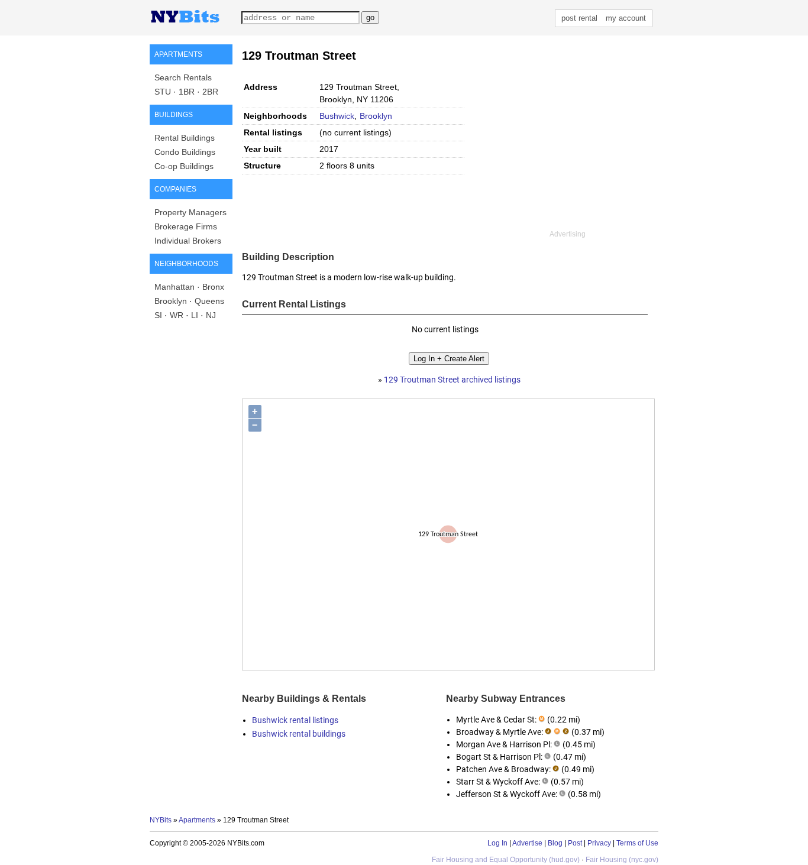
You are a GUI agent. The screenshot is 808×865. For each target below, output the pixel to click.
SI (158, 315)
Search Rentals (183, 77)
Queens (209, 301)
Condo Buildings (184, 152)
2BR (210, 91)
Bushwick (336, 116)
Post (575, 843)
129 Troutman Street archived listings (452, 379)
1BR (187, 91)
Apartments (197, 820)
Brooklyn (170, 301)
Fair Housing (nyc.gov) (622, 860)
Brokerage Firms (185, 226)
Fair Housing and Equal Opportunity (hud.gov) (506, 860)
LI (194, 315)
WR (176, 315)
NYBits (161, 820)
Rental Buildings (184, 137)
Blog (555, 843)
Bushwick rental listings (295, 720)
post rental (579, 18)
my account (626, 18)
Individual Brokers (187, 240)
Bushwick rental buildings (298, 733)
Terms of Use (637, 843)
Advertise (527, 843)
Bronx (213, 286)
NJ (211, 315)
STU (162, 91)
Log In (497, 843)
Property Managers (190, 212)
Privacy (599, 843)
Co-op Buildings (184, 166)
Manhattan (174, 286)
